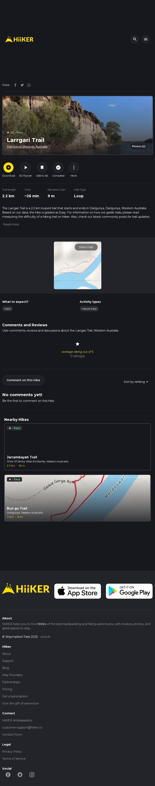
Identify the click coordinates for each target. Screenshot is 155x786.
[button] (10, 224)
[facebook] (14, 85)
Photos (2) (139, 146)
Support (8, 661)
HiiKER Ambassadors (17, 720)
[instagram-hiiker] (32, 774)
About (6, 654)
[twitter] (21, 85)
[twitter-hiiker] (20, 774)
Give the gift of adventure (20, 703)
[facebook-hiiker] (8, 774)
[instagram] (28, 85)
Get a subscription (15, 696)
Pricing (7, 689)
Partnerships (11, 682)
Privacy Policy (12, 751)
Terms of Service (14, 758)
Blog (5, 668)
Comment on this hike (23, 380)
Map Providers (12, 675)
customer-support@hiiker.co (22, 727)
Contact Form (12, 734)
